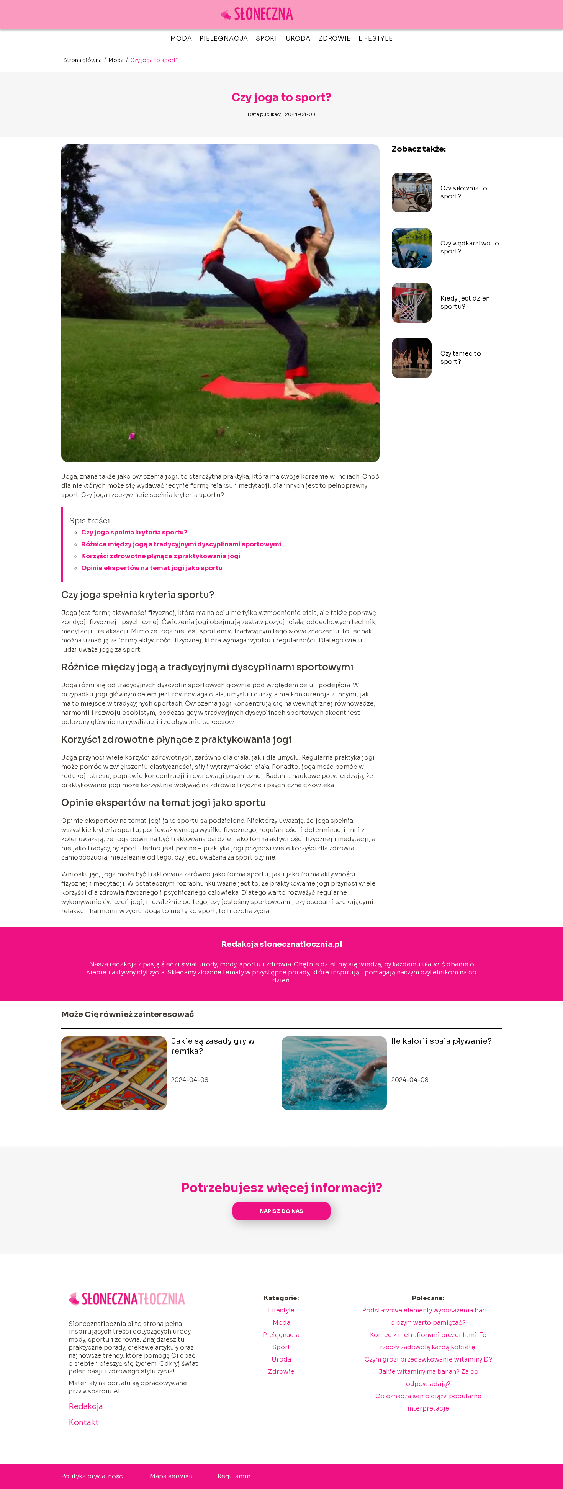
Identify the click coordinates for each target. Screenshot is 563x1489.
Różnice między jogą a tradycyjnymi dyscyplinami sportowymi (181, 544)
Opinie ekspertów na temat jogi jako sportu (152, 568)
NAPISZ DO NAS (281, 1211)
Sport (267, 38)
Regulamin (234, 1476)
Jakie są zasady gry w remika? (213, 1046)
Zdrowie (334, 38)
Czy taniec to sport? (460, 358)
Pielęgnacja (224, 38)
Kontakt (84, 1422)
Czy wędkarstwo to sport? (469, 247)
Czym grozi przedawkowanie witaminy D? (428, 1359)
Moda (181, 38)
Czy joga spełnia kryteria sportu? (134, 532)
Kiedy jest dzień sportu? (465, 303)
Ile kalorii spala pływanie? (441, 1041)
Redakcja (86, 1406)
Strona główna (83, 60)
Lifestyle (375, 38)
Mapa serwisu (171, 1476)
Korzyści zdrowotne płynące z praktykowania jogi (161, 556)
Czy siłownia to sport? (463, 192)
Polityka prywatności (93, 1476)
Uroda (298, 38)
